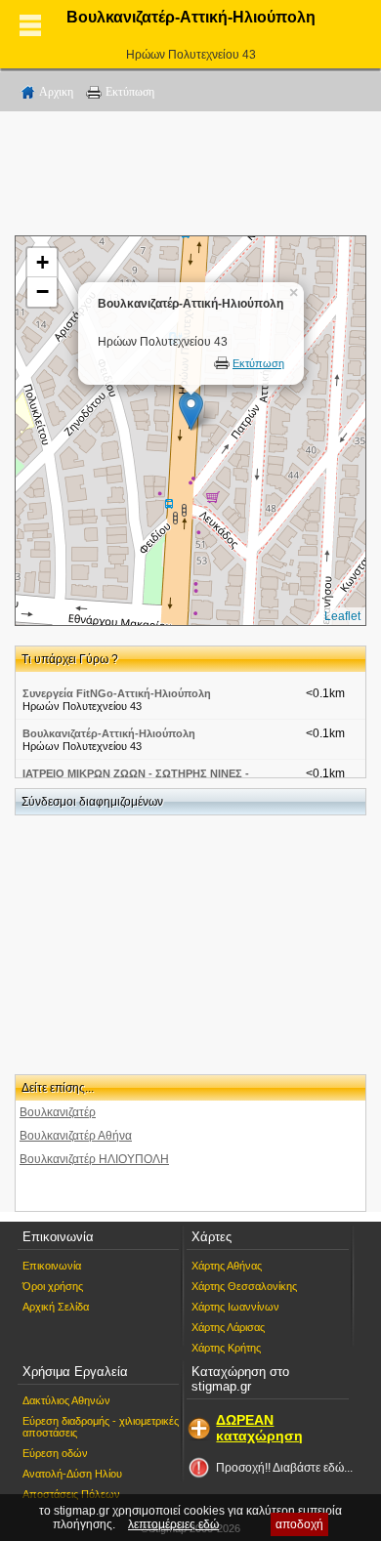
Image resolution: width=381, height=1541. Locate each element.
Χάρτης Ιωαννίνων (235, 1306)
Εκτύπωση (130, 92)
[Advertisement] (190, 177)
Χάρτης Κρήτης (226, 1348)
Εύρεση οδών (55, 1453)
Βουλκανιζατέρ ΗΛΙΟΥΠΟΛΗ (94, 1159)
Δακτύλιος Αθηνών (66, 1400)
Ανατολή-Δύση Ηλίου (72, 1473)
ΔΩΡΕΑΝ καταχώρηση (259, 1427)
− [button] (42, 291)
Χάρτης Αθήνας (226, 1265)
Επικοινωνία (51, 1265)
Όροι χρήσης (52, 1286)
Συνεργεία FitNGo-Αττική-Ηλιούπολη (116, 693)
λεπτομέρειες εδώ (173, 1524)
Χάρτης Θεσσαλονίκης (244, 1286)
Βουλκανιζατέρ (58, 1112)
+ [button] (42, 262)
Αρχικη (56, 92)
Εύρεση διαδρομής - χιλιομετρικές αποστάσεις (100, 1426)
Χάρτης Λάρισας (228, 1327)
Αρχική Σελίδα (55, 1306)
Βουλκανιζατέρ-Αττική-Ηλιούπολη (108, 733)
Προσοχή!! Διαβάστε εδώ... (284, 1468)
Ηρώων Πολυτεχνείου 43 (191, 55)
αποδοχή (299, 1524)
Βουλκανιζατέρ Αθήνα (76, 1136)
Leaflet (342, 616)
